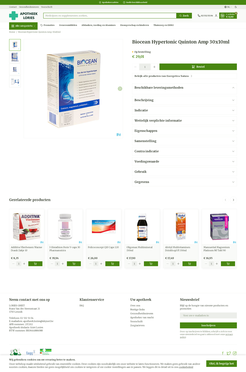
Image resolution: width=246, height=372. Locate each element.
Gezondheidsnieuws (29, 7)
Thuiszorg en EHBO (163, 25)
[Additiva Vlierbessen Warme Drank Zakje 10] (26, 226)
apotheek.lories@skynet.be (38, 321)
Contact (13, 7)
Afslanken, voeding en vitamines (99, 25)
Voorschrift (46, 7)
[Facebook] (223, 353)
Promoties (49, 25)
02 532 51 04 (26, 318)
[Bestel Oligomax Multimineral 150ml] (151, 263)
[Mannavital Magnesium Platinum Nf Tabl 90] (219, 226)
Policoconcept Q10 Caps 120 (103, 247)
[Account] (216, 15)
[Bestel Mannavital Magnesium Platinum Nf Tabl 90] (228, 263)
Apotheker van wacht (142, 317)
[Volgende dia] (233, 200)
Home (12, 32)
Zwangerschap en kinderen (134, 25)
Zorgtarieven (137, 325)
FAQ (82, 305)
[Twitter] (229, 353)
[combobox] (110, 15)
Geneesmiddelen (68, 25)
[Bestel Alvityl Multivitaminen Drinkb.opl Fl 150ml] (190, 263)
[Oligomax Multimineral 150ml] (142, 226)
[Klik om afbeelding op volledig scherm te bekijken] (73, 88)
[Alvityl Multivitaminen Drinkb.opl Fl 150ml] (180, 226)
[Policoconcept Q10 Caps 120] (103, 226)
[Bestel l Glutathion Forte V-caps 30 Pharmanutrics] (74, 263)
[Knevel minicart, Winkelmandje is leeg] (222, 15)
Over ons (135, 305)
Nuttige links (137, 309)
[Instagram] (235, 353)
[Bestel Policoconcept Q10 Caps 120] (112, 263)
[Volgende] (120, 88)
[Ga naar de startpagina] (23, 15)
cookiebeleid (186, 367)
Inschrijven (208, 325)
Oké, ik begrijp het (221, 363)
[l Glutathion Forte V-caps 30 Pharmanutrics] (65, 226)
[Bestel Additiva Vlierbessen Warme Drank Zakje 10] (35, 263)
